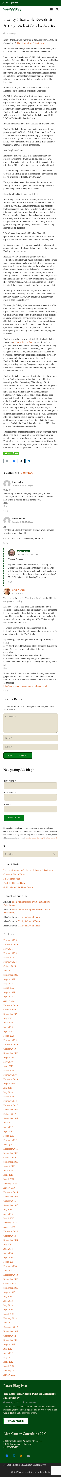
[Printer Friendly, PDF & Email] (11, 453)
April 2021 (8, 996)
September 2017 (10, 1118)
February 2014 (10, 1266)
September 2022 (10, 975)
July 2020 (7, 1018)
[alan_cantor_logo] (12, 9)
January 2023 (9, 970)
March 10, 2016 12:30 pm (22, 593)
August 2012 (9, 1344)
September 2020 (10, 1014)
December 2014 (10, 1231)
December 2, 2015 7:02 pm (22, 522)
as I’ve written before (22, 342)
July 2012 (7, 1349)
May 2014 (8, 1253)
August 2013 (9, 1292)
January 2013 (9, 1322)
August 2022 (9, 979)
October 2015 (9, 1201)
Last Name (10, 792)
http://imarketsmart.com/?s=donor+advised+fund (25, 686)
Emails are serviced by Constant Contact (41, 838)
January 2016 (9, 1188)
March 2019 (8, 1070)
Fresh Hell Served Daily (14, 883)
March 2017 (8, 1136)
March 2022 (8, 988)
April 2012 (8, 1362)
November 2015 (10, 1196)
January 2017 (9, 1144)
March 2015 (8, 1218)
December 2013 (10, 1275)
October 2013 (9, 1283)
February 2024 (10, 962)
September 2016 (10, 1162)
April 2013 (8, 1309)
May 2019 (8, 1062)
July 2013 (7, 1296)
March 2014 (8, 1262)
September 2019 (10, 1053)
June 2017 (8, 1122)
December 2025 (10, 944)
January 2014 (9, 1270)
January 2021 (9, 1001)
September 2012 (10, 1340)
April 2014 (8, 1257)
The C (19, 43)
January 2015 (9, 1227)
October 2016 (9, 1157)
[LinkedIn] (14, 1455)
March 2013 (8, 1314)
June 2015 (8, 1214)
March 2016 (8, 1179)
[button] (51, 9)
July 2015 (7, 1209)
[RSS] (21, 1455)
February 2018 (10, 1101)
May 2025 (8, 949)
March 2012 (8, 1366)
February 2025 (10, 953)
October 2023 (9, 966)
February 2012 (10, 1370)
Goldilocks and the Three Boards (18, 887)
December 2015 (10, 1192)
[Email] (28, 1455)
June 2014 (8, 1249)
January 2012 (9, 1375)
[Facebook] (6, 1455)
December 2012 (10, 1327)
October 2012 (9, 1336)
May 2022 (8, 983)
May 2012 (8, 1357)
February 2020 (10, 1040)
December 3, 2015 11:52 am (27, 555)
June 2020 (8, 1022)
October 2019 (9, 1049)
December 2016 (10, 1149)
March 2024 (8, 957)
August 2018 (9, 1083)
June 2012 (8, 1353)
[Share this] (14, 461)
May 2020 (8, 1027)
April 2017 (8, 1131)
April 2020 (8, 1031)
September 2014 (10, 1240)
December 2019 (10, 1044)
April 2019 (8, 1066)
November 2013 (10, 1279)
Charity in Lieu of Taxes (14, 874)
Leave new (27, 472)
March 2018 (8, 1096)
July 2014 (7, 1244)
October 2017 (9, 1114)
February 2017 (10, 1140)
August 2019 (9, 1057)
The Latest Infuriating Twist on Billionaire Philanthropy (28, 870)
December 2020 (10, 1005)
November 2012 (10, 1331)
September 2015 (10, 1205)
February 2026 (10, 940)
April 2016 (8, 1175)
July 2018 (7, 1088)
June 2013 (8, 1301)
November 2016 (10, 1153)
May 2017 (8, 1127)
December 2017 (10, 1105)
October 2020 (9, 1009)
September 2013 (10, 1288)
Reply (5, 511)
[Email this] (6, 461)
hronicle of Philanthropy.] (33, 43)
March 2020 (8, 1036)
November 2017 (10, 1109)
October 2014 (9, 1236)
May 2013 (8, 1305)
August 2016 (9, 1166)
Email (7, 804)
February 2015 (10, 1222)
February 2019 (10, 1075)
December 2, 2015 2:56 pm (22, 485)
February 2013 (10, 1318)
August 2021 (9, 992)
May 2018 (8, 1092)
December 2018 (10, 1079)
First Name (10, 781)
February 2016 (10, 1183)
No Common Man (11, 879)
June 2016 (8, 1170)
